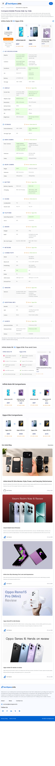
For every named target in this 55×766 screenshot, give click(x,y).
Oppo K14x (32, 40)
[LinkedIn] (11, 711)
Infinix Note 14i (20, 40)
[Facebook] (7, 711)
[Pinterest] (19, 711)
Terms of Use (12, 718)
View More (50, 445)
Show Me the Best (8, 39)
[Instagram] (3, 711)
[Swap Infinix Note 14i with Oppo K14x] (28, 36)
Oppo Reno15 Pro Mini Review (11, 621)
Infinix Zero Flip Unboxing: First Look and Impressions (18, 574)
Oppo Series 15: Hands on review (12, 667)
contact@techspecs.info (10, 704)
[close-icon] (26, 25)
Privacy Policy (4, 718)
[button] (27, 88)
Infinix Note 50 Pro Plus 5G (46, 40)
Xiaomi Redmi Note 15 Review (11, 528)
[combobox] (45, 26)
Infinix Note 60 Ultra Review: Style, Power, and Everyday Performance (27, 481)
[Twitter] (15, 711)
